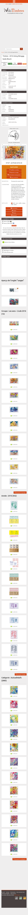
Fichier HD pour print (8, 252)
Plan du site (13, 893)
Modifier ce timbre (14, 170)
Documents (14, 208)
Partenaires (13, 892)
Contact (7, 892)
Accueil (2, 52)
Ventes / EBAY (6, 221)
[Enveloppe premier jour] (14, 289)
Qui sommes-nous (21, 892)
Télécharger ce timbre (8, 250)
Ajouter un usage (14, 172)
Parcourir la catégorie (20, 859)
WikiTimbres (17, 895)
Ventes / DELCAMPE (8, 223)
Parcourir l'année (21, 674)
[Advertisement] (14, 29)
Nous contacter (14, 177)
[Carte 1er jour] (14, 301)
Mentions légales (6, 893)
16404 (9, 4)
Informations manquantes (14, 174)
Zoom (14, 212)
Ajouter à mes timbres (10, 242)
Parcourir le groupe (21, 492)
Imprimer (14, 215)
